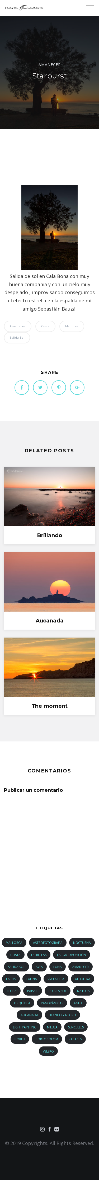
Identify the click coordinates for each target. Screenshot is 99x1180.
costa (45, 326)
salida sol (17, 337)
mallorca (71, 326)
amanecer (50, 64)
